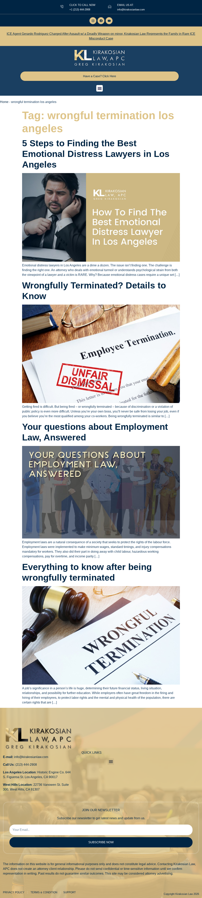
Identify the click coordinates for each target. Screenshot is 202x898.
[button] (99, 88)
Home (4, 102)
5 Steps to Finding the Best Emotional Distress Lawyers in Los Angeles (95, 154)
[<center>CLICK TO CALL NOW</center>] (61, 6)
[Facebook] (101, 20)
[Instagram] (92, 20)
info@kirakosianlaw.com (31, 757)
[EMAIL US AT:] (109, 6)
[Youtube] (109, 20)
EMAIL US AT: (125, 5)
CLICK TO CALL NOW (82, 5)
